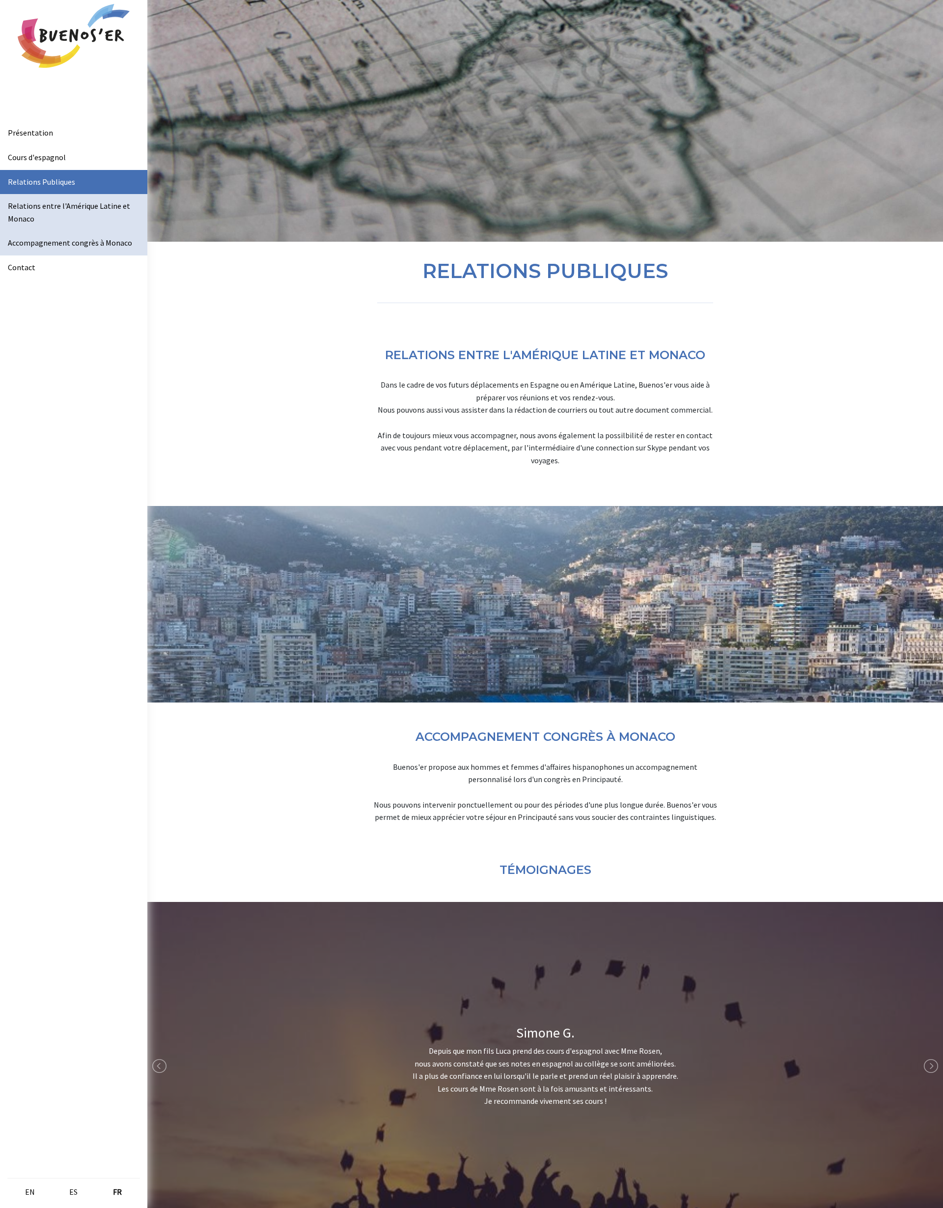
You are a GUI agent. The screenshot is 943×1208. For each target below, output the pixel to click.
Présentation (30, 133)
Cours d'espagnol (37, 157)
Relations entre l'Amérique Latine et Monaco (69, 212)
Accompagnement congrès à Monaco (70, 243)
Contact (21, 267)
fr (117, 1192)
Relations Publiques (41, 182)
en (30, 1192)
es (73, 1192)
